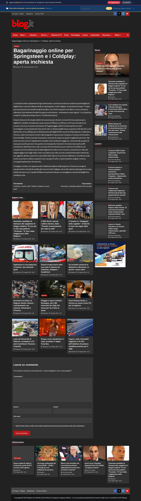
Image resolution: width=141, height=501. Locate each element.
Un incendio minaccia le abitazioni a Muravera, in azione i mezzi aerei (79, 267)
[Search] (128, 35)
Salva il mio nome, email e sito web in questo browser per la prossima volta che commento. (50, 426)
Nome (16, 407)
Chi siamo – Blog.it (18, 14)
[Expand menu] (26, 35)
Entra (109, 8)
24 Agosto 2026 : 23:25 (115, 74)
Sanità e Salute (112, 102)
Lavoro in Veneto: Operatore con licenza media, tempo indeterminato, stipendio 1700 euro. (117, 229)
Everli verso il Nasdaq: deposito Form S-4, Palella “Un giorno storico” (110, 68)
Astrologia (41, 458)
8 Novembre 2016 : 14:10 (31, 67)
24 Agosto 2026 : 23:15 (28, 238)
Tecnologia (75, 35)
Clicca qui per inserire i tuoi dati (122, 8)
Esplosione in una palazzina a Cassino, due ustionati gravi (25, 267)
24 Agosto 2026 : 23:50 (68, 474)
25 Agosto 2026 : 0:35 (20, 472)
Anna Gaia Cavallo (67, 472)
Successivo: (76, 185)
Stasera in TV (56, 35)
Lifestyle (33, 35)
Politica (110, 121)
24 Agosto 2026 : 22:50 (115, 139)
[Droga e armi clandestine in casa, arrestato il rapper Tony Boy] (53, 327)
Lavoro (85, 35)
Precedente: (31, 186)
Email (56, 407)
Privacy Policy (39, 14)
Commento (18, 376)
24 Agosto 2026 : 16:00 (115, 182)
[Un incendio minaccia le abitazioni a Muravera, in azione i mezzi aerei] (80, 253)
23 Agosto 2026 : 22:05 (115, 237)
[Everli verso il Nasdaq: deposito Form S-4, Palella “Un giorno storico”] (94, 453)
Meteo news (17, 458)
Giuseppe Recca (114, 137)
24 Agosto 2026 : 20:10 (56, 231)
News (22, 35)
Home (15, 35)
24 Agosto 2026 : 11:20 (56, 274)
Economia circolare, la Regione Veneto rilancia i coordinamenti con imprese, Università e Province (24, 305)
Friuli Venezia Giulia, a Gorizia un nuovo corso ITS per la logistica (80, 303)
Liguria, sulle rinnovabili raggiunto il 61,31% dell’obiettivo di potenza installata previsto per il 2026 (79, 344)
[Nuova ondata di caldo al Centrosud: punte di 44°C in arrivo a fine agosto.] (23, 453)
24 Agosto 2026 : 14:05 (28, 272)
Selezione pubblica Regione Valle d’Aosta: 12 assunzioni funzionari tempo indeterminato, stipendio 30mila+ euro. (117, 210)
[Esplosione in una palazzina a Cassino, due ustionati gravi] (25, 253)
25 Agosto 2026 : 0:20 (44, 474)
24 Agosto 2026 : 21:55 (115, 161)
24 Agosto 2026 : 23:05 (115, 118)
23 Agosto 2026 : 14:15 (84, 351)
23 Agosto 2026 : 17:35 (56, 346)
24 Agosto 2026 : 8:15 (83, 272)
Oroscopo (106, 35)
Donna (43, 35)
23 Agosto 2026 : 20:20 (28, 349)
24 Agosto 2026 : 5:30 (28, 313)
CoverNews (113, 498)
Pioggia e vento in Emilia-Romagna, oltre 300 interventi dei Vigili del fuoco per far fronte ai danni (51, 305)
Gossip (64, 458)
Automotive (95, 35)
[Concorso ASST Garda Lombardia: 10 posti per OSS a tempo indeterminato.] (101, 155)
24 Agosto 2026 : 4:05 (115, 218)
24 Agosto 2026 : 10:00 (115, 199)
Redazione (29, 14)
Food (66, 35)
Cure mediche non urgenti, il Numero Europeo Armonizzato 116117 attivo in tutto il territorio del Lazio (117, 109)
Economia (99, 63)
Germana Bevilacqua (115, 116)
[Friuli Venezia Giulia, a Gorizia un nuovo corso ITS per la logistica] (80, 289)
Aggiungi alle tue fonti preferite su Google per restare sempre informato (35, 2)
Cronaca (16, 46)
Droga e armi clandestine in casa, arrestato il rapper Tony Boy (52, 341)
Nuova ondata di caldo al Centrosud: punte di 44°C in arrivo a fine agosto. (23, 465)
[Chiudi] (134, 2)
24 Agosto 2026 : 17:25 (84, 231)
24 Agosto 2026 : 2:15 (55, 313)
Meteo (117, 35)
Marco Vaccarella (102, 74)
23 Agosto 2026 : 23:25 (84, 308)
